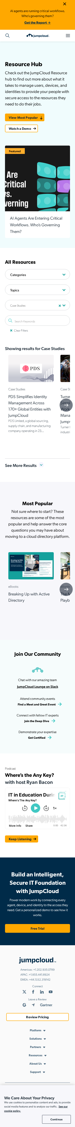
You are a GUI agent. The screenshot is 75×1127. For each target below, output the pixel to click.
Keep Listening (20, 839)
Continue (56, 1119)
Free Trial (37, 928)
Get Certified (36, 737)
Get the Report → (37, 22)
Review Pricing (37, 1017)
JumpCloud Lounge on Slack (37, 686)
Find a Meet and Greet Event (37, 704)
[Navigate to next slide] (66, 405)
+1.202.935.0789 (44, 969)
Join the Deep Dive (36, 720)
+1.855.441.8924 (39, 974)
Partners (35, 1047)
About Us (35, 1063)
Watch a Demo (20, 128)
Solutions (35, 1038)
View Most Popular (23, 117)
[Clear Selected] (60, 305)
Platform (35, 1030)
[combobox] (37, 274)
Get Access (37, 386)
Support (35, 1072)
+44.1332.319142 (39, 979)
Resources (35, 1055)
